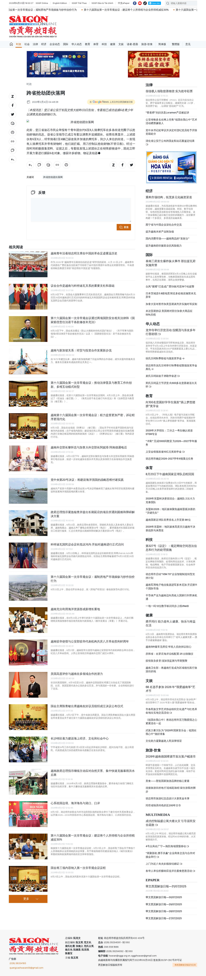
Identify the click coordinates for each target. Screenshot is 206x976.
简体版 (162, 44)
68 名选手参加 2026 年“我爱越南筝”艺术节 (170, 688)
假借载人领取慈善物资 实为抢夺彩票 (169, 91)
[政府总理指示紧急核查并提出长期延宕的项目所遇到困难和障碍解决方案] (28, 523)
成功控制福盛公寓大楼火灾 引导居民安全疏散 (171, 823)
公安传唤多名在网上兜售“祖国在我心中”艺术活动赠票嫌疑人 (171, 121)
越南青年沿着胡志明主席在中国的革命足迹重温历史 (84, 253)
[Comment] (12, 150)
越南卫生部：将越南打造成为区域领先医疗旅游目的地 (171, 669)
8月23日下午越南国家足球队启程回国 (170, 474)
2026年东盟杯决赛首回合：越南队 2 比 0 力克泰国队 (170, 500)
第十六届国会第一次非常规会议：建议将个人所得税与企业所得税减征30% (90, 9)
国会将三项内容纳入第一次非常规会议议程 (78, 867)
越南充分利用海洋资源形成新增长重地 (75, 609)
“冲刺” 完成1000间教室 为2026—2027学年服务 (171, 443)
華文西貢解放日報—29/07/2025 (164, 904)
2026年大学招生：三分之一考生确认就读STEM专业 (169, 432)
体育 (95, 44)
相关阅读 (16, 247)
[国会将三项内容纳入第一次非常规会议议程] (28, 879)
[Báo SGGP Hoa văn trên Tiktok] (145, 3)
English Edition (60, 3)
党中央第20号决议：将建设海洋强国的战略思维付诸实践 (87, 479)
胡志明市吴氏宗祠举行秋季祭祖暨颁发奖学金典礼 (171, 367)
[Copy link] (12, 141)
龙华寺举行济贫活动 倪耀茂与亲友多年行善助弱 (171, 332)
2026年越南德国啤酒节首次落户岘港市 (171, 756)
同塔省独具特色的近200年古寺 (163, 805)
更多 (26, 899)
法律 (35, 44)
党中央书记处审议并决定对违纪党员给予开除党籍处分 (171, 132)
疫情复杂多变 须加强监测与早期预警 (166, 660)
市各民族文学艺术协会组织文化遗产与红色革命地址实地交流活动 (171, 711)
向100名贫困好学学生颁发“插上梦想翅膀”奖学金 (170, 404)
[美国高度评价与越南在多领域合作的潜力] (28, 685)
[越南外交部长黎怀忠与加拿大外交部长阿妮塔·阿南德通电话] (28, 458)
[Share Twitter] (12, 114)
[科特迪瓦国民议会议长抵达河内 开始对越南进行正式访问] (28, 555)
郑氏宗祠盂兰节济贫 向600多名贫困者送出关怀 (171, 384)
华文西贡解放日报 (33, 26)
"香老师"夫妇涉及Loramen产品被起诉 (167, 112)
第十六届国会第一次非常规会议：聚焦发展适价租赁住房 (172, 9)
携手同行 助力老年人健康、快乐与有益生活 (171, 623)
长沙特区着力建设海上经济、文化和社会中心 (80, 738)
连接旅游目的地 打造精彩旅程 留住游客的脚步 (171, 789)
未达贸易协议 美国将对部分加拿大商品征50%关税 (169, 312)
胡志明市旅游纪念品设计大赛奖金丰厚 (167, 798)
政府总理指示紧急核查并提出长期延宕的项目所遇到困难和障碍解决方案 (93, 514)
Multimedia (158, 815)
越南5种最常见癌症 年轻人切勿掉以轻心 (168, 646)
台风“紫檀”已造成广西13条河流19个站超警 (170, 286)
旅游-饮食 (147, 44)
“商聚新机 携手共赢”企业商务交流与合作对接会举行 (170, 855)
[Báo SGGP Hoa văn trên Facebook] (135, 3)
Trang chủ (11, 44)
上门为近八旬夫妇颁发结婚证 (163, 863)
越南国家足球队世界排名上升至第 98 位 (168, 519)
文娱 (121, 44)
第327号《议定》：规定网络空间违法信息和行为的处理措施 (171, 547)
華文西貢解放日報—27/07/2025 (164, 918)
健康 (112, 44)
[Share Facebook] (12, 105)
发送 (126, 227)
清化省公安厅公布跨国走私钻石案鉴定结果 (170, 140)
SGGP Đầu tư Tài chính (102, 3)
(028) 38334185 (18, 963)
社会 (27, 44)
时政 (18, 44)
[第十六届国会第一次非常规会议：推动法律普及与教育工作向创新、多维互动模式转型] (28, 394)
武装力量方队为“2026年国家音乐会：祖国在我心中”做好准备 (171, 732)
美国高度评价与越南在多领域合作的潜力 (77, 673)
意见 (188, 44)
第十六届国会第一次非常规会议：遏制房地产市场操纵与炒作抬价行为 (93, 578)
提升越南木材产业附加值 (160, 231)
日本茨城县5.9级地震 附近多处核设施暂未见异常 (171, 295)
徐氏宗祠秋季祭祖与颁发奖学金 (164, 358)
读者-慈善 (132, 44)
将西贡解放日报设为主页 (185, 965)
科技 (104, 44)
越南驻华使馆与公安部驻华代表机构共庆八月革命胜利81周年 (90, 641)
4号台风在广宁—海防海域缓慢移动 (166, 846)
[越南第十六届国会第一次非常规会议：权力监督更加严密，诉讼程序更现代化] (28, 426)
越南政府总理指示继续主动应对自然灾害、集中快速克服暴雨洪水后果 (93, 772)
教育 (87, 44)
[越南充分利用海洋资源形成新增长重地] (28, 620)
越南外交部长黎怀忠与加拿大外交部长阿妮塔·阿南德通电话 (89, 447)
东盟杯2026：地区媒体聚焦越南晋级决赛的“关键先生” (170, 511)
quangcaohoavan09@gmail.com (26, 967)
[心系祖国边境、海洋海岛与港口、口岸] (28, 814)
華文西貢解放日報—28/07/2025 (164, 911)
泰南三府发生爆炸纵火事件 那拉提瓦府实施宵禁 (171, 263)
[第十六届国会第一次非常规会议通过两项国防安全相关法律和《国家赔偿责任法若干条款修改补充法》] (28, 329)
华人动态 (76, 44)
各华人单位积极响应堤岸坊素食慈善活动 (169, 870)
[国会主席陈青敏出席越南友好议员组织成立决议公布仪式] (28, 717)
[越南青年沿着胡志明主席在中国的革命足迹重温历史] (28, 264)
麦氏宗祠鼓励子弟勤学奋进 (161, 375)
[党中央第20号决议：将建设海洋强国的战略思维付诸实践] (28, 491)
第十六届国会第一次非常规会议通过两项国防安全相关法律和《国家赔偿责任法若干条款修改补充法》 (93, 320)
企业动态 (55, 44)
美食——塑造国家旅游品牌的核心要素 (167, 780)
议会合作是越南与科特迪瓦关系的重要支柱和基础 (82, 285)
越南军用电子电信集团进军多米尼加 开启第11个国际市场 (171, 586)
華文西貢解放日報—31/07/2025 (166, 886)
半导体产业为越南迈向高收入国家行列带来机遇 (171, 597)
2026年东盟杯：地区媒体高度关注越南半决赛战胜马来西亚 (170, 528)
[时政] (12, 159)
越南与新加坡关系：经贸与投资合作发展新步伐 (81, 350)
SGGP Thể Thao (79, 3)
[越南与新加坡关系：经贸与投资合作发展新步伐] (28, 361)
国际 (65, 44)
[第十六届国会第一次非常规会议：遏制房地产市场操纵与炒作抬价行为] (28, 588)
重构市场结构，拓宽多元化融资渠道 (169, 197)
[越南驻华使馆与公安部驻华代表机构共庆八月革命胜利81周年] (28, 652)
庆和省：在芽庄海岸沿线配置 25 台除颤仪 (169, 653)
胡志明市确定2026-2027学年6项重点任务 (169, 458)
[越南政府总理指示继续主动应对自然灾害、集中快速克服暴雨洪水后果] (28, 782)
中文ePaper (124, 3)
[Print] (12, 132)
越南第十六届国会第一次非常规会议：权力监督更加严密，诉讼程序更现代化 (93, 417)
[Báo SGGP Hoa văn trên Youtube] (140, 3)
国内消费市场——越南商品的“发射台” (167, 238)
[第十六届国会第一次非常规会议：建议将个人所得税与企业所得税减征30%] (28, 846)
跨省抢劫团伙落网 (53, 177)
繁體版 (176, 44)
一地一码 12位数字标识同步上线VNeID (167, 606)
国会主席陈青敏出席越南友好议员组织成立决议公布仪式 (87, 706)
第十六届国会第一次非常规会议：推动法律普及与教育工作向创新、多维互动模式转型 (91, 384)
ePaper (152, 880)
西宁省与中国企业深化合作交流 (164, 224)
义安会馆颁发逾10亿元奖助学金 (164, 451)
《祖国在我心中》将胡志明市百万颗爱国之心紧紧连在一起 (171, 721)
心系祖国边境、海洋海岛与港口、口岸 (75, 803)
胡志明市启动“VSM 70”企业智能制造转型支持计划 (170, 576)
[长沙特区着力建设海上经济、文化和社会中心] (28, 749)
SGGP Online (42, 3)
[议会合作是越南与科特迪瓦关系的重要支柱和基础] (28, 297)
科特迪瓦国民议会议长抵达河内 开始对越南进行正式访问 (87, 544)
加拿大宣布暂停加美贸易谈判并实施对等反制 (171, 304)
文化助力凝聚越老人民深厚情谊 (164, 740)
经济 (43, 44)
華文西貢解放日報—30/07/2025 (164, 897)
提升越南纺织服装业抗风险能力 (164, 245)
